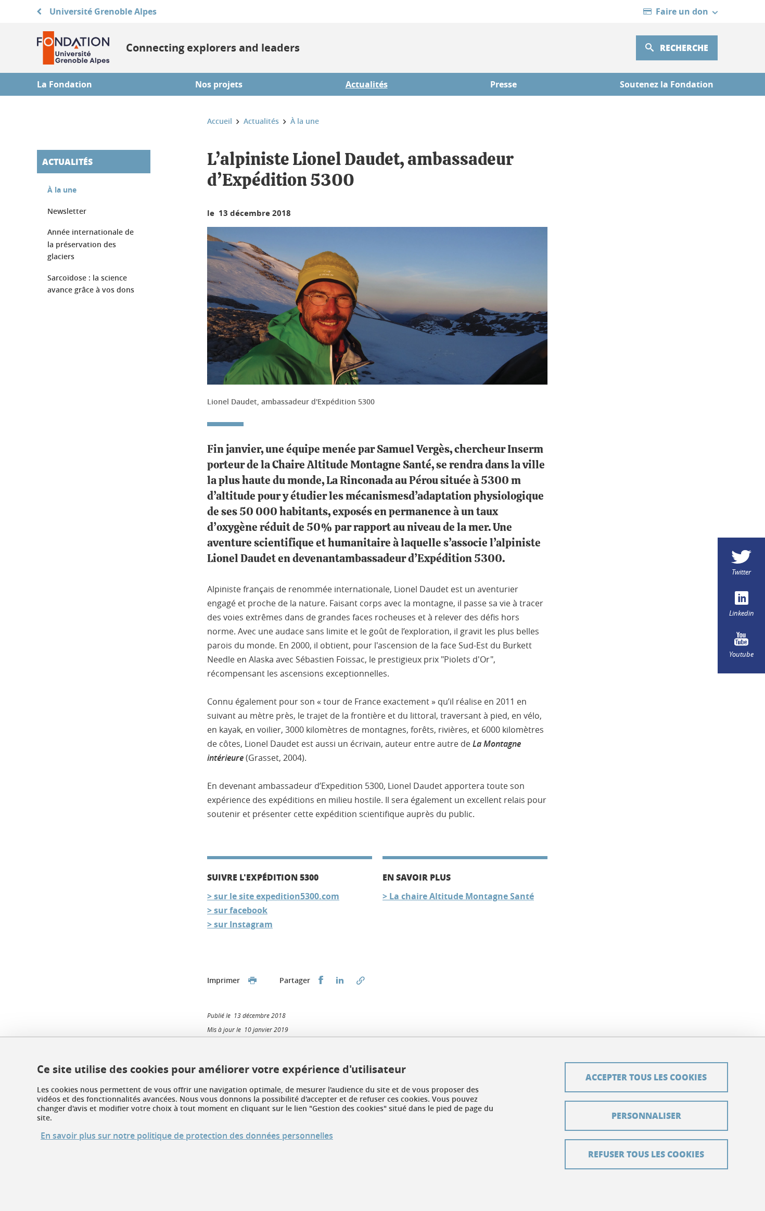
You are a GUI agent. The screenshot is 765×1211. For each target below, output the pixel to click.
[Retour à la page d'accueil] (73, 48)
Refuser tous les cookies (646, 1154)
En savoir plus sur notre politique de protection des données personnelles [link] (187, 1136)
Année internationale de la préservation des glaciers (90, 244)
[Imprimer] (252, 980)
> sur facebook (237, 910)
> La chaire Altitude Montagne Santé (458, 896)
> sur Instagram (240, 924)
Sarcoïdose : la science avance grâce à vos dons (90, 284)
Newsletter (66, 211)
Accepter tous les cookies (646, 1077)
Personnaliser (646, 1115)
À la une (61, 190)
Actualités (67, 162)
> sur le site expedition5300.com (273, 896)
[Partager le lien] (360, 980)
